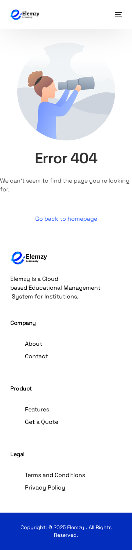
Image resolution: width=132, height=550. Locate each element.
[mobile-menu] (116, 14)
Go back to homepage (66, 219)
